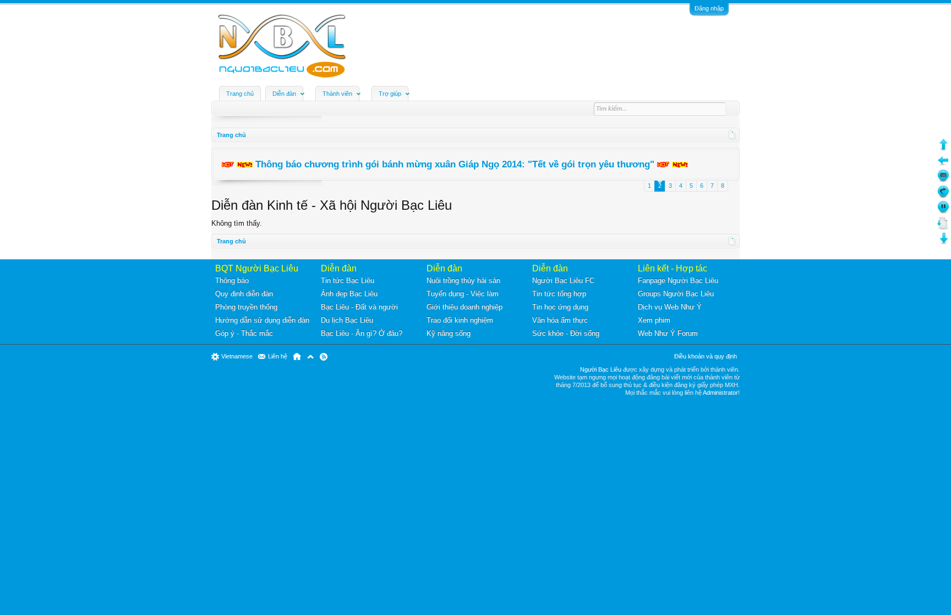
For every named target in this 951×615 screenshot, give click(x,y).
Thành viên (337, 93)
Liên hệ (277, 356)
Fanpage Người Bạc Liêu (678, 280)
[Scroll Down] (943, 227)
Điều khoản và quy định (705, 356)
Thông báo (232, 280)
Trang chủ (240, 93)
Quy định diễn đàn (244, 294)
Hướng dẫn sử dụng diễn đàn (262, 320)
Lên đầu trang (310, 357)
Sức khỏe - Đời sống (565, 333)
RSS (323, 357)
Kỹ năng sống (449, 333)
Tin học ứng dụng (560, 307)
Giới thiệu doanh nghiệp (464, 307)
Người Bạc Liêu (600, 369)
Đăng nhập (709, 8)
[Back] (943, 164)
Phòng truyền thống (246, 307)
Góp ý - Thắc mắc (244, 333)
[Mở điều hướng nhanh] (732, 134)
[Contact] (943, 180)
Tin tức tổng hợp (559, 294)
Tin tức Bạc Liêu (347, 280)
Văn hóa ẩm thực (560, 320)
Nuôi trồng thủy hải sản (463, 280)
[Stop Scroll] (943, 211)
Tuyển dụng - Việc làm (463, 294)
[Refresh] (943, 196)
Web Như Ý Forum (668, 333)
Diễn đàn (284, 93)
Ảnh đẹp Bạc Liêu (349, 294)
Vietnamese (237, 356)
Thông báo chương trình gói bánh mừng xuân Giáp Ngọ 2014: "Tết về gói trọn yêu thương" (454, 164)
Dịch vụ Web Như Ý (670, 307)
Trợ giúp (390, 93)
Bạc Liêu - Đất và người (359, 307)
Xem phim (654, 320)
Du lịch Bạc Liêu (347, 320)
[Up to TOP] (943, 148)
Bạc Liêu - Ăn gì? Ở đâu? (361, 333)
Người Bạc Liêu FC (563, 280)
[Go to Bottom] (943, 242)
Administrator (720, 392)
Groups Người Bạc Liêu (676, 294)
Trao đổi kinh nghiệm (460, 320)
